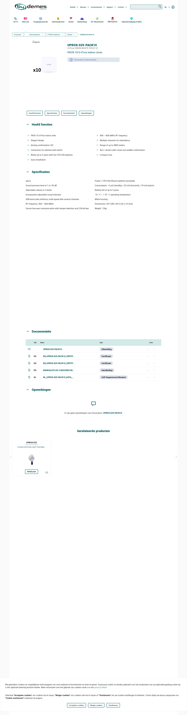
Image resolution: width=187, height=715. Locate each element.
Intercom (25, 22)
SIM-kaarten (112, 21)
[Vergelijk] (47, 472)
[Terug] (11, 457)
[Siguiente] (176, 457)
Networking (82, 22)
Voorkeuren (113, 705)
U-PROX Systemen (53, 35)
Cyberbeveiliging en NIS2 (132, 22)
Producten (17, 35)
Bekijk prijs (31, 471)
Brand (71, 22)
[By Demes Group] (30, 7)
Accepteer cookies (76, 705)
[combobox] (146, 6)
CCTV (15, 22)
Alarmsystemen (58, 22)
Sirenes (69, 35)
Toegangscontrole (40, 22)
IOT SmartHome (97, 22)
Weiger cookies (96, 705)
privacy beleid (100, 687)
